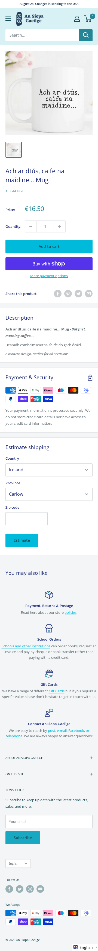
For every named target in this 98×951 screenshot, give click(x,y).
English (13, 863)
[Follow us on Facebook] (9, 889)
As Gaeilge (14, 191)
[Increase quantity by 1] (59, 226)
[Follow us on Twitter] (19, 889)
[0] (88, 18)
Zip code (12, 507)
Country (12, 458)
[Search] (86, 35)
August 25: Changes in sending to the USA (49, 4)
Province (12, 483)
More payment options (49, 275)
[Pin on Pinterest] (68, 293)
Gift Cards (57, 691)
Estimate (22, 540)
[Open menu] (8, 19)
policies (70, 612)
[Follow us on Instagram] (30, 889)
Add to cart (49, 246)
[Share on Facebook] (58, 293)
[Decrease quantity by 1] (30, 226)
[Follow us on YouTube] (40, 889)
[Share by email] (89, 293)
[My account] (77, 19)
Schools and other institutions (26, 646)
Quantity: (13, 226)
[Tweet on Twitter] (78, 293)
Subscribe (23, 837)
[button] (85, 947)
